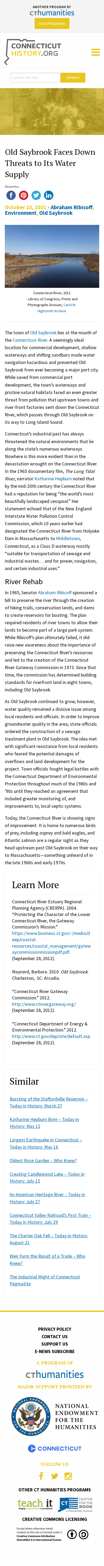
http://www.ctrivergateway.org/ (44, 1004)
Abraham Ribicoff (71, 207)
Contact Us (55, 1337)
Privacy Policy (54, 1329)
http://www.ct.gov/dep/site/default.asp (51, 1036)
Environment (21, 212)
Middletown (68, 538)
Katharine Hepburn (53, 479)
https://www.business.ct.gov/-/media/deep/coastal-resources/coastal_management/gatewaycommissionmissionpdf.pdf (51, 942)
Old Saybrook (56, 212)
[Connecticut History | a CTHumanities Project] (32, 52)
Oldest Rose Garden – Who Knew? (43, 1160)
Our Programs (52, 23)
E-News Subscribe (55, 1351)
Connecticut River (30, 340)
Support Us (54, 1344)
